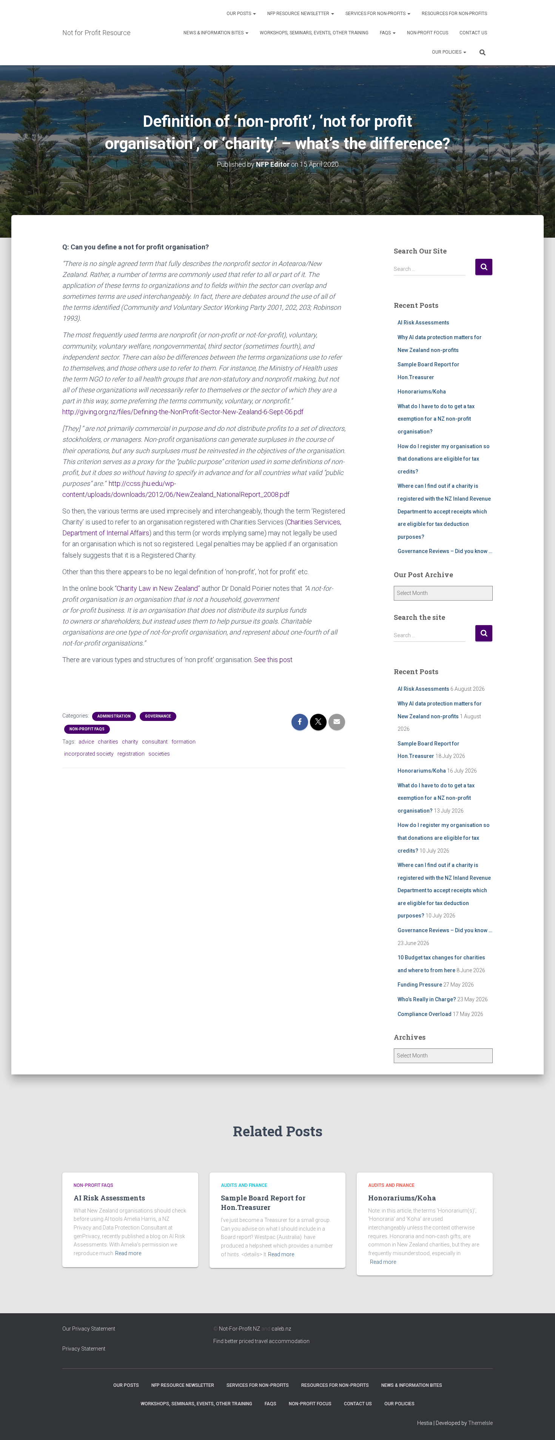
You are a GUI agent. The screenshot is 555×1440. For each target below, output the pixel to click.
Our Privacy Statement (88, 1329)
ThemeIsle (480, 1423)
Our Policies (447, 52)
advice (86, 742)
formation (183, 742)
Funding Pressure (420, 985)
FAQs (386, 32)
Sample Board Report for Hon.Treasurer (263, 1202)
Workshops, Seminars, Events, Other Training (314, 32)
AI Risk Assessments (423, 323)
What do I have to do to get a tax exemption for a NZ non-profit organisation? (436, 419)
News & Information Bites (214, 32)
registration (131, 754)
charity (130, 742)
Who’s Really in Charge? (427, 999)
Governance (158, 716)
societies (159, 754)
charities (108, 742)
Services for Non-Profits (376, 13)
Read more (128, 1253)
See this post (273, 660)
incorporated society (89, 754)
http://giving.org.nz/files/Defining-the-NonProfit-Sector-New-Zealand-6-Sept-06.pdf (183, 412)
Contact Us (473, 32)
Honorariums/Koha (422, 392)
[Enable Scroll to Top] (540, 1424)
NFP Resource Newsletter (298, 13)
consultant (155, 742)
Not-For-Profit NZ (239, 1329)
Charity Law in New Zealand (157, 588)
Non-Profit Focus (427, 32)
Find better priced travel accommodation (261, 1341)
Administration (114, 716)
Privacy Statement (83, 1349)
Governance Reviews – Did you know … (445, 551)
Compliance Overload (425, 1014)
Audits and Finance (244, 1185)
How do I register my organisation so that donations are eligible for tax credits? (444, 459)
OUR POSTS (239, 13)
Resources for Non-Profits (454, 13)
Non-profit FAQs (87, 729)
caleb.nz (281, 1329)
